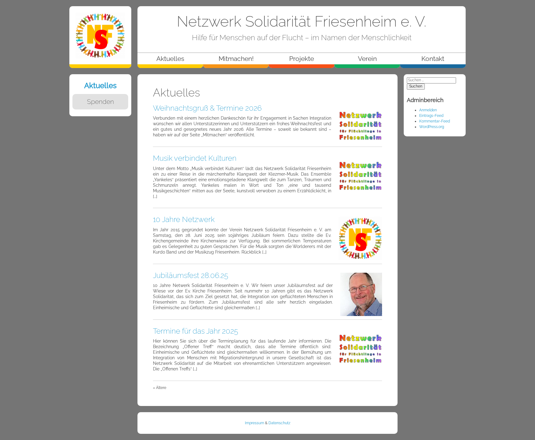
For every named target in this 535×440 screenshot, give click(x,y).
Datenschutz (279, 423)
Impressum (254, 423)
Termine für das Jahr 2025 (195, 331)
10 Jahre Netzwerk (184, 219)
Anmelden (428, 110)
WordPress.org (431, 127)
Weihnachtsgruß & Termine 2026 (207, 108)
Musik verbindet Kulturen (195, 158)
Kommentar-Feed (434, 121)
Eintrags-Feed (431, 115)
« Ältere (159, 388)
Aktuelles (100, 85)
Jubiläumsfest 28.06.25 (190, 275)
